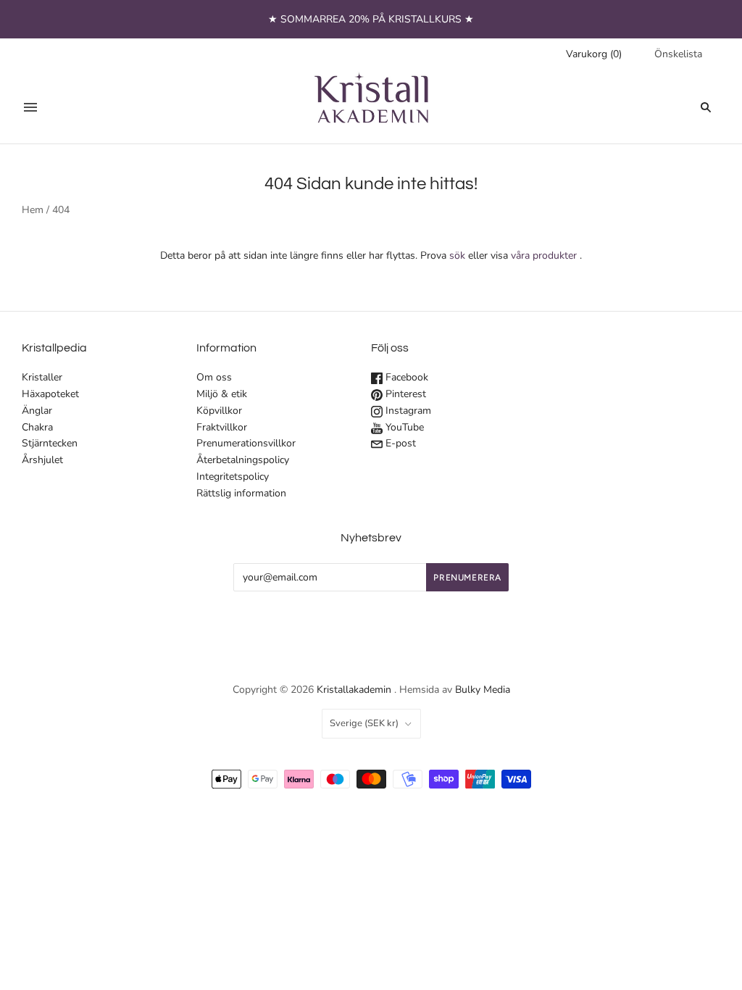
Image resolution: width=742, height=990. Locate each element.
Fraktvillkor (221, 427)
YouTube (403, 427)
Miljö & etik (221, 394)
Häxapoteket (50, 394)
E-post (399, 443)
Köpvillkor (219, 410)
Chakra (37, 427)
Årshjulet (42, 460)
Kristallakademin (354, 689)
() (594, 54)
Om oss (214, 377)
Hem (32, 210)
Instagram (407, 410)
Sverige (364, 723)
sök (457, 255)
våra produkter (544, 255)
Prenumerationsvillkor (246, 443)
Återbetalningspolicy (242, 460)
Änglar (37, 410)
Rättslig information (241, 493)
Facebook (405, 377)
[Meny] (30, 107)
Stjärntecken (50, 443)
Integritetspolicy (232, 476)
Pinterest (404, 394)
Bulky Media (482, 689)
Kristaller (42, 377)
